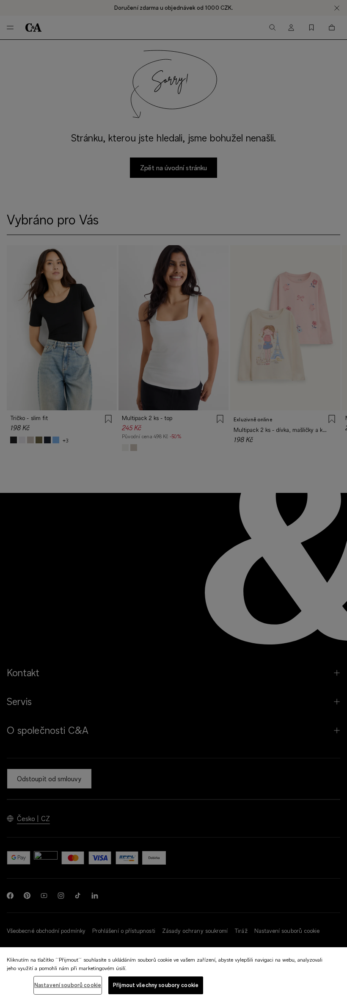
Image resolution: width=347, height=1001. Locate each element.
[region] (173, 974)
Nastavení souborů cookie (67, 985)
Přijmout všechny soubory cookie (155, 985)
